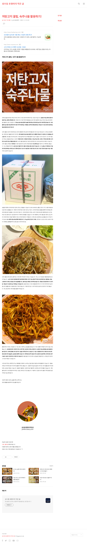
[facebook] (2, 541)
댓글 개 (4, 491)
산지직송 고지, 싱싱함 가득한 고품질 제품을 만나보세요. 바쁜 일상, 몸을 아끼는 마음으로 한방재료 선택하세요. (27, 50)
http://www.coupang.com (11, 44)
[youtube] (14, 541)
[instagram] (10, 541)
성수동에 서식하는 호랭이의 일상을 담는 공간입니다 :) (18, 501)
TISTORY (4, 534)
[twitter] (6, 541)
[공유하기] (8, 457)
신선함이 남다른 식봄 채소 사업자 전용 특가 (18, 35)
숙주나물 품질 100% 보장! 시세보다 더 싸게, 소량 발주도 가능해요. (22, 38)
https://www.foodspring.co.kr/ (12, 32)
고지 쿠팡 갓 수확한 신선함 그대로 (15, 47)
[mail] (17, 541)
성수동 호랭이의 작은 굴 (13, 3)
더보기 (51, 466)
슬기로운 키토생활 (6, 20)
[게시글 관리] (10, 457)
